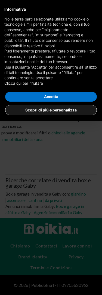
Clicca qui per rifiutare (23, 83)
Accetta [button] (51, 96)
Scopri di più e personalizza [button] (51, 110)
